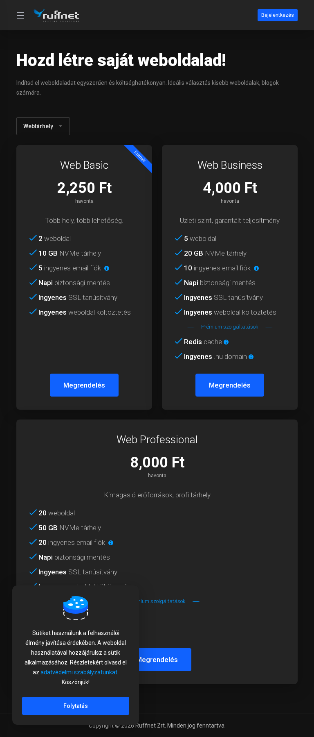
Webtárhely (38, 126)
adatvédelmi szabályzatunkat (78, 672)
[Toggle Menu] (20, 15)
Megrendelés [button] (84, 385)
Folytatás (75, 706)
